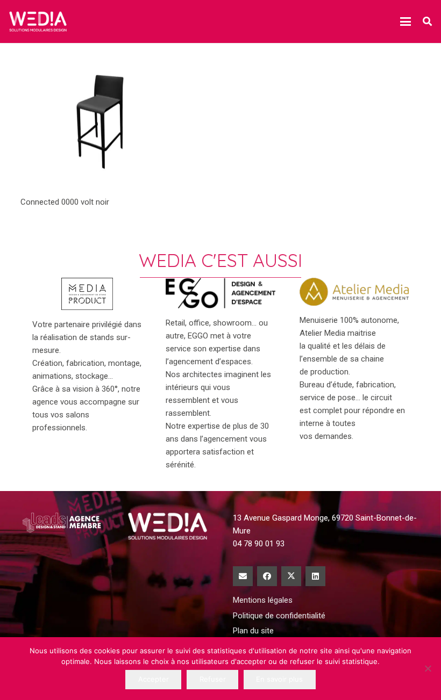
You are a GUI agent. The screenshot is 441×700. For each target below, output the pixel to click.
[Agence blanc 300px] (61, 523)
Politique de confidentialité (279, 615)
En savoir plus (279, 679)
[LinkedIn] (315, 576)
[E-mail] (243, 576)
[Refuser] (427, 668)
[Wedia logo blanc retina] (38, 21)
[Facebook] (267, 576)
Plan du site (253, 631)
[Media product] (86, 294)
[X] (291, 576)
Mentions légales (263, 600)
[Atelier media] (354, 292)
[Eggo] (220, 293)
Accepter (153, 679)
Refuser (213, 679)
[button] (405, 21)
